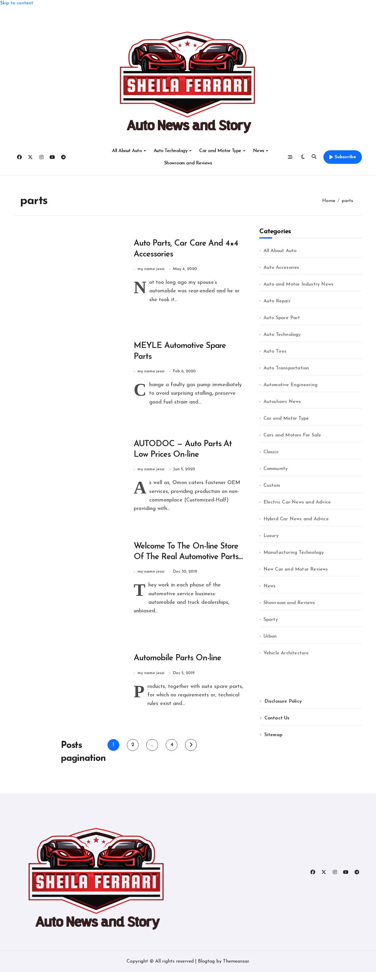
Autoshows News (282, 401)
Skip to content (16, 3)
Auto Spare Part (281, 318)
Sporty (270, 619)
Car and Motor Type (220, 151)
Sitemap (273, 735)
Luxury (270, 535)
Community (275, 468)
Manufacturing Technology (293, 552)
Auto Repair (277, 301)
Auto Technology (171, 151)
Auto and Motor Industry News (298, 284)
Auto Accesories (281, 267)
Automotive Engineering (290, 385)
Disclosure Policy (283, 701)
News (258, 151)
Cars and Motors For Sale (292, 435)
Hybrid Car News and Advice (296, 519)
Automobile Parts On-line (177, 658)
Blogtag (206, 961)
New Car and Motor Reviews (295, 569)
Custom (271, 485)
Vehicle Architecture (286, 653)
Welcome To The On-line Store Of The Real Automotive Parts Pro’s (186, 557)
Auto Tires (275, 351)
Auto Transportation (286, 368)
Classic (271, 452)
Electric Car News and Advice (297, 502)
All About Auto (127, 151)
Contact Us (277, 718)
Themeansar (236, 961)
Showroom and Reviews (188, 163)
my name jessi (150, 269)
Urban (270, 636)
